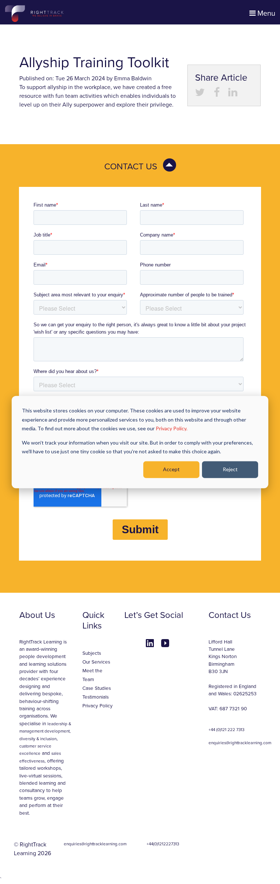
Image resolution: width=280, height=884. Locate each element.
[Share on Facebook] (216, 94)
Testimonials (95, 697)
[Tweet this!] (200, 94)
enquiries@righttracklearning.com (240, 742)
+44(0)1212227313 (163, 843)
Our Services (96, 662)
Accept (171, 469)
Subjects (91, 653)
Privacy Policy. (171, 428)
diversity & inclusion (38, 738)
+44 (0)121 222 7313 (226, 729)
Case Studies (96, 688)
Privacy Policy (97, 706)
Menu (265, 13)
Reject (230, 469)
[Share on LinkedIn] (232, 94)
